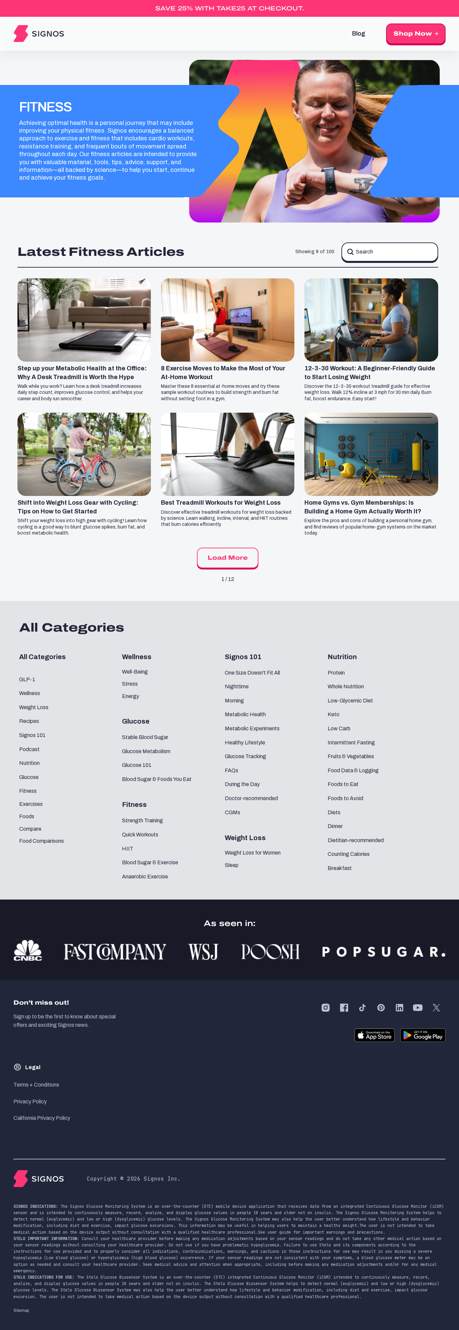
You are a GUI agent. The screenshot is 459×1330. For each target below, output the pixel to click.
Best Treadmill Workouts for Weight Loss (221, 502)
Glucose (29, 777)
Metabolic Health (245, 714)
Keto (333, 714)
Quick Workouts (140, 834)
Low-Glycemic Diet (350, 700)
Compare (30, 829)
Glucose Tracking (245, 756)
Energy (130, 696)
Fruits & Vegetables (351, 756)
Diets (334, 812)
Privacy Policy (30, 1101)
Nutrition (29, 763)
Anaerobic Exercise (145, 876)
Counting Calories (349, 854)
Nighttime (237, 686)
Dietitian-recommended (356, 840)
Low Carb (339, 728)
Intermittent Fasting (351, 742)
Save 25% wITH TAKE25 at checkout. (229, 8)
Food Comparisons (41, 841)
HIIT (127, 849)
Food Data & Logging (353, 770)
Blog (358, 33)
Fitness (28, 791)
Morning (234, 700)
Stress (130, 684)
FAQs (231, 770)
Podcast (29, 749)
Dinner (335, 826)
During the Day (242, 784)
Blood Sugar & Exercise (150, 862)
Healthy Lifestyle (245, 742)
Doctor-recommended (251, 798)
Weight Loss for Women (253, 853)
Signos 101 (32, 735)
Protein (336, 673)
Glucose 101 (137, 765)
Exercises (31, 804)
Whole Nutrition (346, 686)
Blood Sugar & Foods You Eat (157, 779)
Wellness (29, 693)
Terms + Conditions (36, 1085)
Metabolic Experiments (252, 728)
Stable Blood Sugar (145, 737)
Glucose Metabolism (146, 751)
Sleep (232, 865)
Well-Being (135, 672)
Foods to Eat (343, 784)
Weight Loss (33, 707)
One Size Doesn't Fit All (252, 673)
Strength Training (142, 820)
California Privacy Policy (41, 1118)
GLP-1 (27, 679)
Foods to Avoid (345, 798)
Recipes (29, 721)
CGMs (232, 812)
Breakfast (340, 868)
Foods (26, 816)
